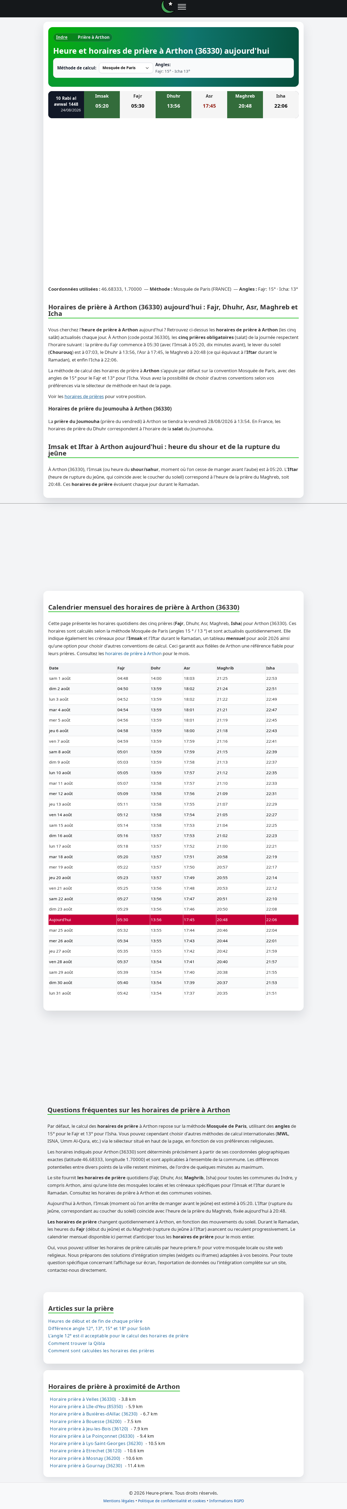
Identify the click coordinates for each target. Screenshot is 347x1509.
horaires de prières (84, 396)
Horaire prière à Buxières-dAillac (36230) (94, 1414)
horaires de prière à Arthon (133, 653)
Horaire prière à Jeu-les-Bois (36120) (89, 1429)
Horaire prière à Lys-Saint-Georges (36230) (96, 1443)
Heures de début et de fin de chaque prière (95, 1321)
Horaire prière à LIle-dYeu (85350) (86, 1406)
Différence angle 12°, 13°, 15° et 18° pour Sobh (99, 1328)
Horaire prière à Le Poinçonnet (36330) (92, 1436)
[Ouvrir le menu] (182, 6)
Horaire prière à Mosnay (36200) (85, 1458)
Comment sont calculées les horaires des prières (101, 1351)
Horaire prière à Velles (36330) (83, 1399)
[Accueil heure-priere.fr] (168, 7)
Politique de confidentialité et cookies (172, 1500)
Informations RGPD (226, 1500)
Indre (62, 37)
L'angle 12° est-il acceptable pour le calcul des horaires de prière (118, 1336)
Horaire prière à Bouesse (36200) (85, 1421)
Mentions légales (118, 1500)
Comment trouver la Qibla (76, 1343)
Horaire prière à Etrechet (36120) (86, 1451)
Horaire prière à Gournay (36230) (86, 1466)
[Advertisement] (173, 163)
